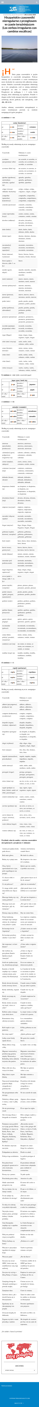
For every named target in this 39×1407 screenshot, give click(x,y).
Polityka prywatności (7, 1385)
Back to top (18, 1403)
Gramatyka (7, 14)
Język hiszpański (17, 14)
